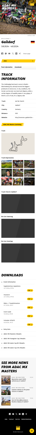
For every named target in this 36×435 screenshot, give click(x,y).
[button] (31, 431)
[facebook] (10, 414)
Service (17, 419)
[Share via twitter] (13, 53)
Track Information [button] (6, 67)
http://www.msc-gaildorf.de (23, 117)
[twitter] (16, 414)
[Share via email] (9, 53)
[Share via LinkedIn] (16, 53)
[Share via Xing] (20, 53)
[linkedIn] (23, 414)
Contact (11, 419)
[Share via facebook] (2, 53)
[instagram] (13, 414)
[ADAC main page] (32, 5)
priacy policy (18, 208)
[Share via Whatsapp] (6, 53)
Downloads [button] (18, 67)
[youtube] (20, 414)
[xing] (26, 414)
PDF (29, 290)
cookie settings (17, 207)
